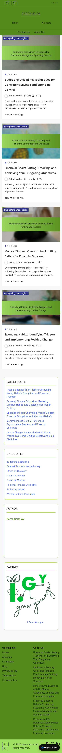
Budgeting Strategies (15, 38)
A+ (7, 3)
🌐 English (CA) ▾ (49, 747)
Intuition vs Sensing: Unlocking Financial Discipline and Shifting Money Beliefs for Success (45, 674)
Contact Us (24, 32)
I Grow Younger (35, 622)
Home (15, 23)
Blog (4, 666)
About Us (39, 32)
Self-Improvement (15, 489)
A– (14, 3)
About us (7, 657)
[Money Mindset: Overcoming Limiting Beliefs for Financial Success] (31, 224)
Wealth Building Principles (20, 494)
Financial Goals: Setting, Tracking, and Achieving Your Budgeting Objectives (46, 657)
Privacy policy (9, 671)
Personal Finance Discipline (21, 485)
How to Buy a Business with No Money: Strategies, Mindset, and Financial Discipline (46, 691)
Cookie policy (9, 680)
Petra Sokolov (15, 95)
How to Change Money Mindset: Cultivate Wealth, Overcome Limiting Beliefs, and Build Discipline (30, 436)
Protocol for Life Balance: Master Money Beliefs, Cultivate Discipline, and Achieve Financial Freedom (45, 726)
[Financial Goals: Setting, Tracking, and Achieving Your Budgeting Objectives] (31, 141)
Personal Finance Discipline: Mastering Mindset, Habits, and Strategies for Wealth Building (28, 404)
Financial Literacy (15, 475)
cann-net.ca (31, 13)
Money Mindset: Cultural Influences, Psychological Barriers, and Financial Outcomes (26, 424)
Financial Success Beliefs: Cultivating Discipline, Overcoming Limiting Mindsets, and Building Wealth (45, 708)
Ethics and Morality (16, 471)
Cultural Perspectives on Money (23, 466)
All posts (46, 23)
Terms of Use (9, 675)
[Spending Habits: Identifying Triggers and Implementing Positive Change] (31, 307)
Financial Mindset (15, 480)
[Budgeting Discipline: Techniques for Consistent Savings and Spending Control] (31, 52)
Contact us (8, 661)
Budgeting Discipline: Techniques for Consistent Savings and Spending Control (30, 85)
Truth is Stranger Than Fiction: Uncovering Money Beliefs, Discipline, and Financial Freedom (29, 393)
